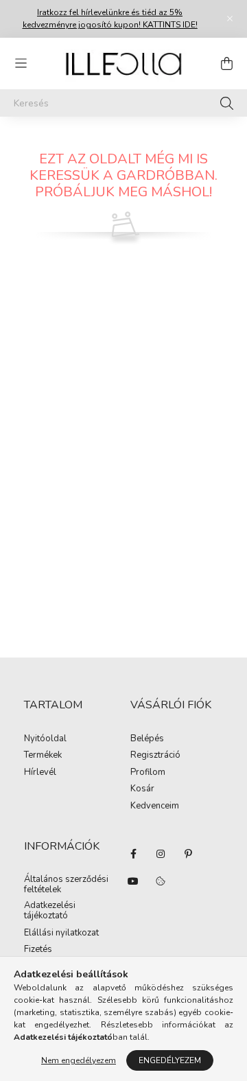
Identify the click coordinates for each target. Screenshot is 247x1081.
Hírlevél (40, 772)
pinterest (188, 854)
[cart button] (226, 64)
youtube (133, 881)
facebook (133, 854)
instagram (160, 854)
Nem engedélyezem (78, 1060)
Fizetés (38, 949)
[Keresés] (226, 103)
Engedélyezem (170, 1060)
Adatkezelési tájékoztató (49, 911)
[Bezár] (230, 18)
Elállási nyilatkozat (61, 933)
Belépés (147, 739)
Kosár (142, 789)
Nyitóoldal (45, 739)
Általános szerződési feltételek (66, 885)
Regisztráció (155, 755)
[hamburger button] (20, 64)
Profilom (147, 772)
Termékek (43, 755)
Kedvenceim (154, 806)
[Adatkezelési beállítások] (160, 881)
